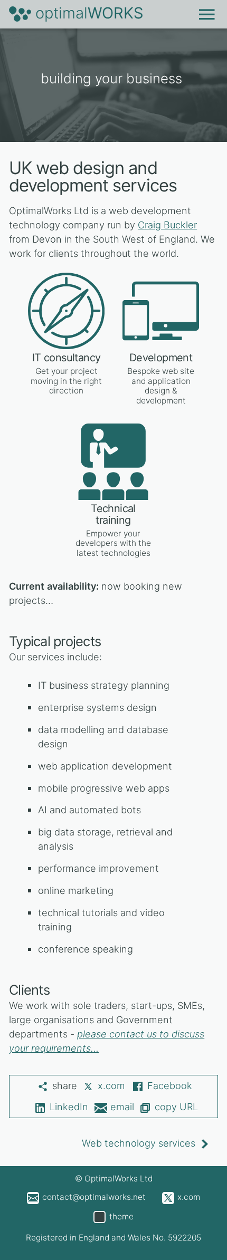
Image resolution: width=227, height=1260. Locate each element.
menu (207, 13)
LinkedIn (69, 1106)
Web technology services (138, 1143)
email (122, 1106)
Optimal (89, 13)
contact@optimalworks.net (94, 1197)
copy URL (176, 1106)
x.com (111, 1085)
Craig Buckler (167, 224)
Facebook (169, 1085)
